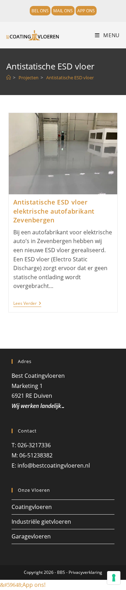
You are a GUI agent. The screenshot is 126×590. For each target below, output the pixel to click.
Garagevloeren (31, 536)
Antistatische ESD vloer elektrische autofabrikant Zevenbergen (53, 211)
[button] (23, 585)
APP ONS (86, 11)
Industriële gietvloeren (41, 521)
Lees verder (27, 304)
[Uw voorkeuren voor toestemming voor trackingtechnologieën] (113, 577)
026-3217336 (35, 445)
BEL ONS (40, 11)
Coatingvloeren (32, 507)
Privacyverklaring (85, 572)
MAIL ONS (63, 11)
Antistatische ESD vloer (70, 77)
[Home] (8, 77)
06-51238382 (35, 455)
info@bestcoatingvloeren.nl (54, 465)
